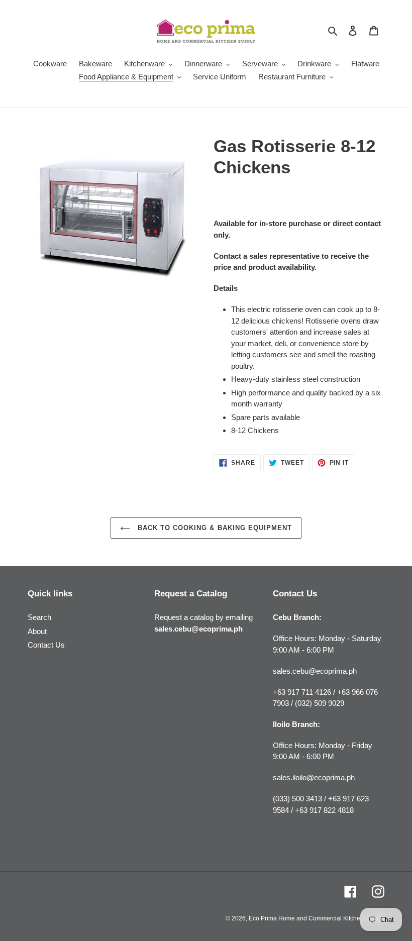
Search (39, 617)
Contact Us (46, 645)
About (37, 631)
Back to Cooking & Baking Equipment (213, 528)
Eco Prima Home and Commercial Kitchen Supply (316, 918)
